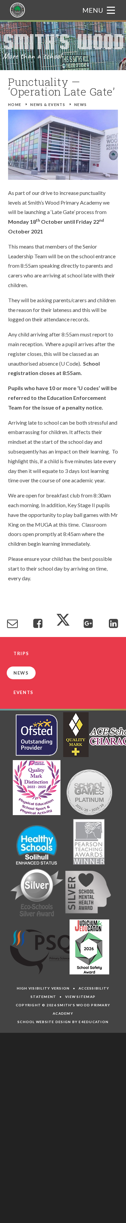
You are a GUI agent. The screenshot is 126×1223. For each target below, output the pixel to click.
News (80, 104)
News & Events (47, 104)
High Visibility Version (43, 988)
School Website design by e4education (63, 1022)
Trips (21, 653)
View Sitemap (80, 997)
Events (23, 692)
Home (15, 104)
